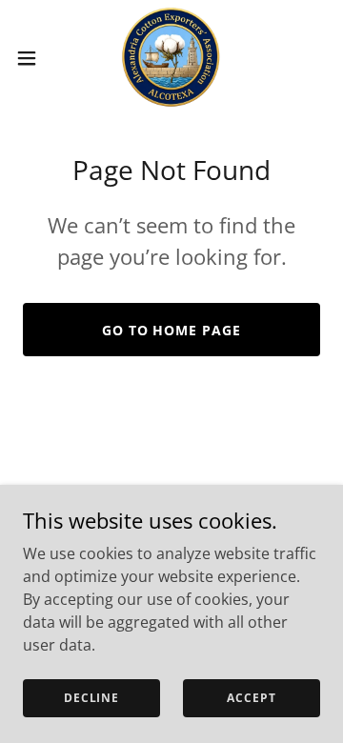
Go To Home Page (172, 330)
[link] (171, 58)
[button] (32, 58)
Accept (251, 698)
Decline (91, 698)
